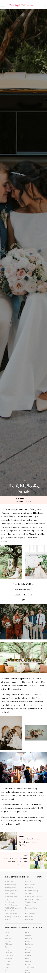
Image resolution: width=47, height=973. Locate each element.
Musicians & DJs (11, 914)
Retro (27, 932)
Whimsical (8, 944)
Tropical (28, 947)
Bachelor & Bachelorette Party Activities (31, 890)
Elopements (29, 917)
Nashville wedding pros (11, 792)
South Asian (29, 967)
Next (26, 856)
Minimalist (8, 953)
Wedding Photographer (13, 882)
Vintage (7, 950)
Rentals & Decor (11, 911)
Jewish (27, 970)
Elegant (7, 941)
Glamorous (9, 956)
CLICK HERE (33, 805)
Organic (7, 961)
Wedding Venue (10, 888)
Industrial (28, 938)
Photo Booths (30, 885)
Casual (7, 967)
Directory (37, 877)
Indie (27, 959)
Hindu (27, 964)
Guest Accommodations (33, 896)
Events (23, 480)
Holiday (28, 950)
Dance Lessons (30, 919)
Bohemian (8, 959)
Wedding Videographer (13, 908)
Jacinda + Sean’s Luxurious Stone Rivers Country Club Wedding (29, 842)
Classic (7, 935)
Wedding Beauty (10, 885)
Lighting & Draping (32, 899)
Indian (27, 953)
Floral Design (9, 902)
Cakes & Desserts (31, 882)
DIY (6, 970)
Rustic (7, 947)
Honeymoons (30, 914)
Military (28, 961)
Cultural (28, 935)
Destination (9, 964)
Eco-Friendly (29, 944)
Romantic (8, 938)
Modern (7, 932)
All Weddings (35, 928)
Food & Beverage (11, 905)
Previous (22, 836)
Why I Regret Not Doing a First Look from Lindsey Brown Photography (15, 862)
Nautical (28, 956)
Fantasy (28, 941)
